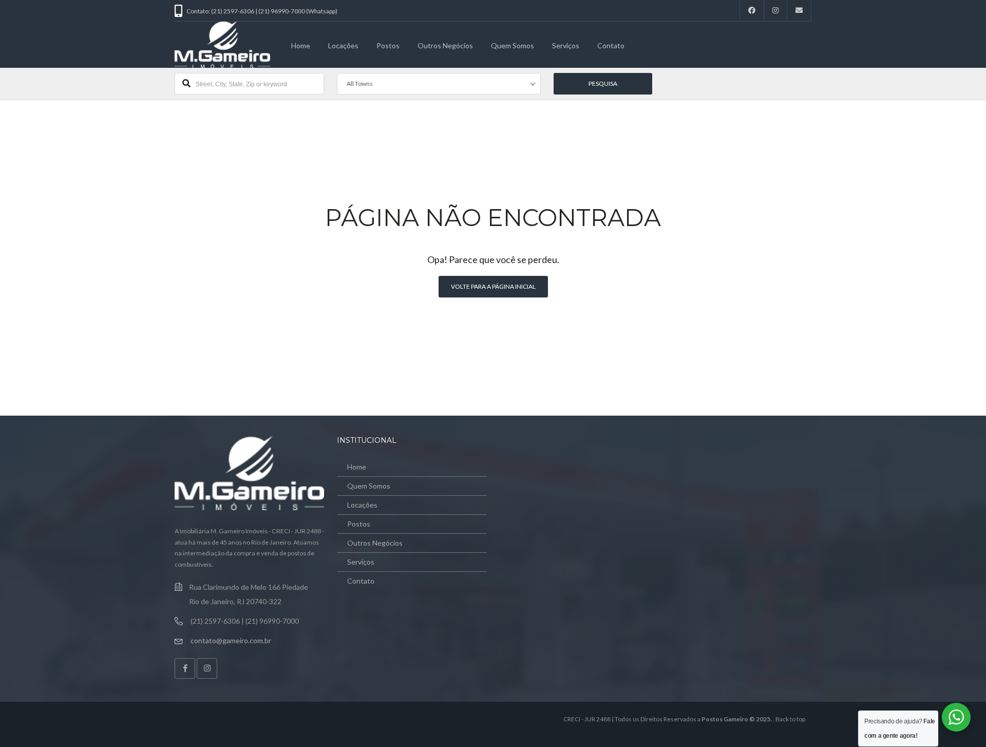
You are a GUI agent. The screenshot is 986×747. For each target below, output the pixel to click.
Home (300, 45)
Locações (343, 45)
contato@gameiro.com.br (231, 640)
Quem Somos (512, 45)
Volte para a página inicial (493, 286)
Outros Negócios (445, 45)
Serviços (565, 45)
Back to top (790, 719)
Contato (610, 45)
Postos (388, 45)
